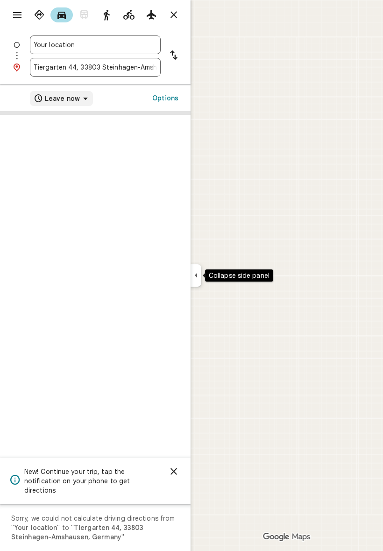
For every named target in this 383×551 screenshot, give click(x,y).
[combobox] (95, 44)
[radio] (39, 15)
